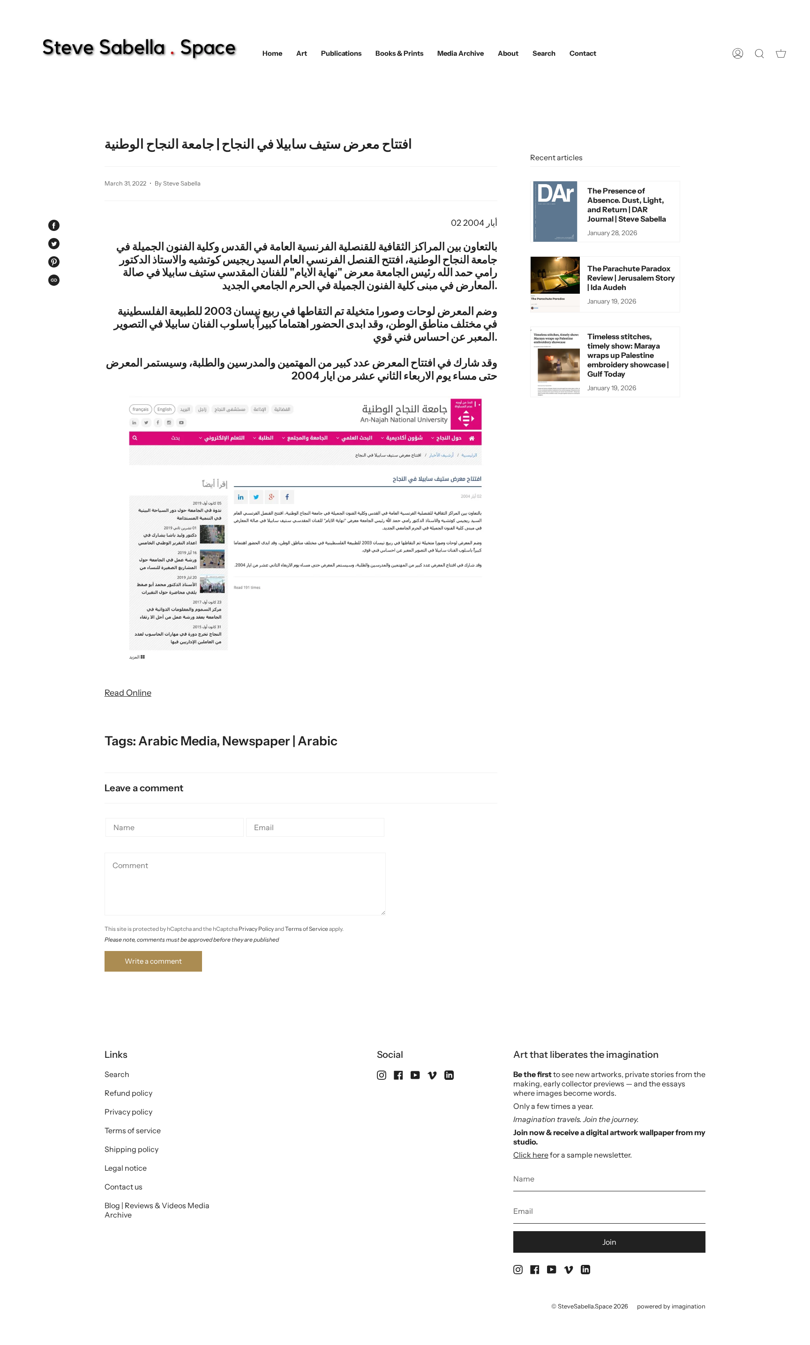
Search (117, 1074)
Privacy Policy (256, 928)
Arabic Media (177, 741)
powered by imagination (671, 1306)
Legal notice (126, 1168)
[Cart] (781, 53)
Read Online (128, 693)
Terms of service (133, 1130)
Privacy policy (128, 1111)
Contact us (123, 1186)
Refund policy (128, 1093)
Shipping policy (131, 1149)
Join (609, 1242)
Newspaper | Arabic (280, 741)
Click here (530, 1154)
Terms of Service (306, 928)
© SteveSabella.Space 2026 (589, 1306)
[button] (301, 53)
